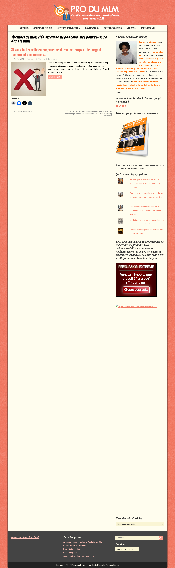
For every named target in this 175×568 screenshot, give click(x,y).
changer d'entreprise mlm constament (83, 111)
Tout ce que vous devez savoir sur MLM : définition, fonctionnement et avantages (145, 183)
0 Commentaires (52, 59)
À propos (131, 28)
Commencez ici (92, 28)
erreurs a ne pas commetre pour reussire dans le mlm (88, 112)
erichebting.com (70, 552)
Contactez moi (148, 28)
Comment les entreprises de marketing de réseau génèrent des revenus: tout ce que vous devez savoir (147, 197)
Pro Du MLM (19, 59)
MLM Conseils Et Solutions (74, 545)
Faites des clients (113, 28)
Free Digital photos (71, 549)
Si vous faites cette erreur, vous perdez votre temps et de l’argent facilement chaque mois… (56, 52)
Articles (24, 28)
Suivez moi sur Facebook (25, 537)
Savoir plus (55, 77)
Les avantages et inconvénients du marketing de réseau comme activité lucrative (145, 210)
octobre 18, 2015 (34, 59)
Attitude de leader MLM (68, 28)
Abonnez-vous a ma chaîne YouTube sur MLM (83, 542)
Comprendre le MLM (42, 28)
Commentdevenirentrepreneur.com (78, 556)
